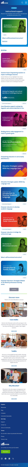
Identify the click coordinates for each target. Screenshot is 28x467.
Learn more (14, 331)
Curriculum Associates (6, 416)
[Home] (4, 2)
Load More (14, 289)
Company (3, 413)
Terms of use (4, 439)
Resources (3, 407)
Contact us (3, 424)
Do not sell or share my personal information (11, 433)
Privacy (2, 436)
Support (3, 422)
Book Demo (5, 451)
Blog (2, 410)
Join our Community (5, 427)
